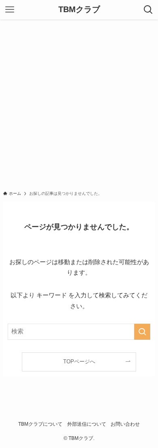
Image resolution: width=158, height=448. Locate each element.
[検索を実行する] (142, 332)
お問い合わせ (125, 424)
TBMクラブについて (40, 424)
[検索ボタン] (148, 9)
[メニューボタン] (9, 9)
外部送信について (86, 424)
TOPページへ (79, 361)
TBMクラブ (79, 10)
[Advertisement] (79, 102)
